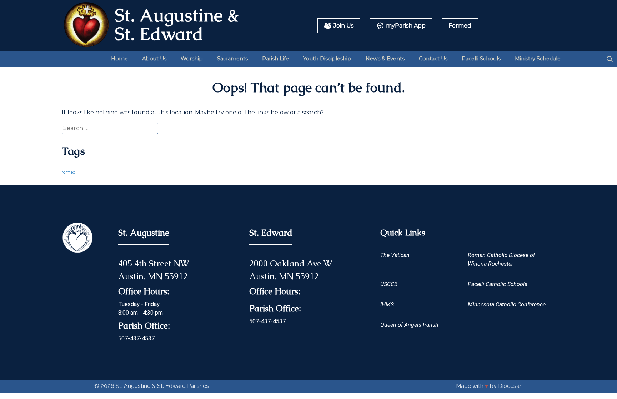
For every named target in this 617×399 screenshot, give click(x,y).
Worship (192, 58)
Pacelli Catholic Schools (497, 284)
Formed (459, 25)
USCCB (389, 284)
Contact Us (433, 58)
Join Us (343, 25)
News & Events (385, 58)
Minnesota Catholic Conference (507, 304)
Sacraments (232, 58)
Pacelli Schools (481, 58)
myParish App (406, 25)
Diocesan (510, 386)
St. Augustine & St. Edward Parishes (162, 386)
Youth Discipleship (327, 58)
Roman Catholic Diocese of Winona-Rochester (501, 259)
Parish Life (275, 58)
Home (119, 58)
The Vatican (395, 255)
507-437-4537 (136, 338)
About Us (154, 58)
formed (68, 172)
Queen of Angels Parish (409, 324)
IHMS (387, 304)
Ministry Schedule (538, 58)
